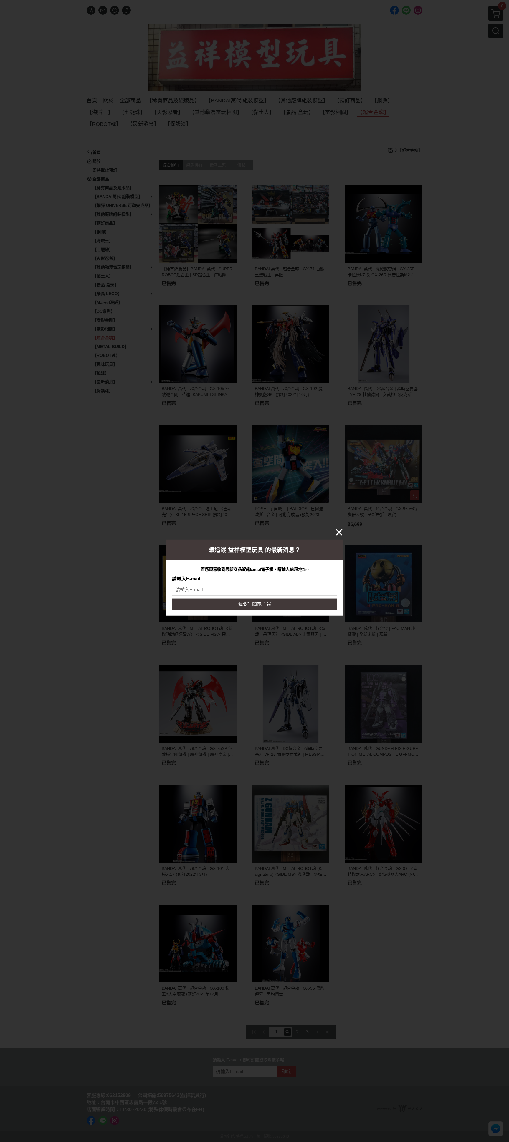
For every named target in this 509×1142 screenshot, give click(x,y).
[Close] (339, 532)
